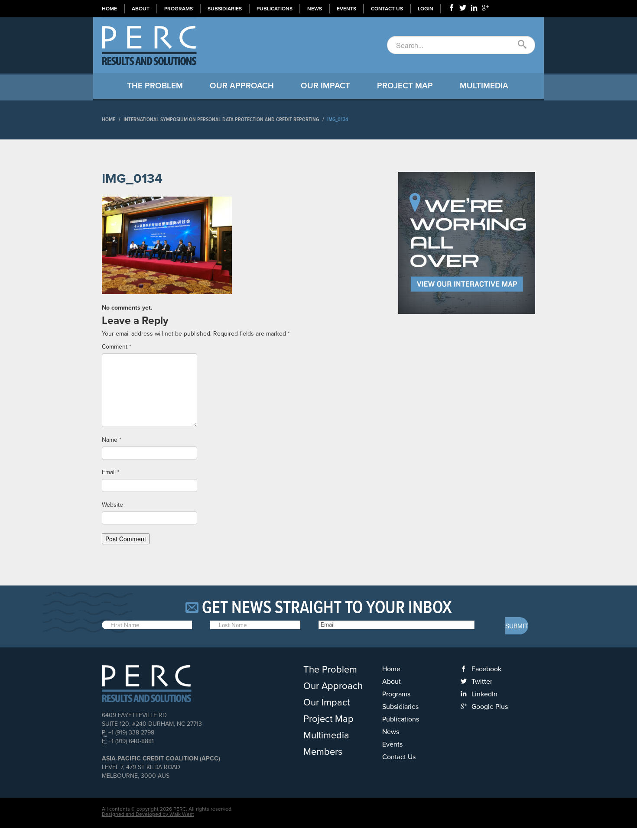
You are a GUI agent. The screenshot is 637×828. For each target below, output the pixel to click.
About (141, 9)
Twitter (481, 681)
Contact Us (387, 9)
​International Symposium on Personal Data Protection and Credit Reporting (221, 119)
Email (111, 472)
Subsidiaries (225, 9)
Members (322, 751)
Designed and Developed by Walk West (148, 814)
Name (111, 439)
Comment (116, 346)
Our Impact (325, 86)
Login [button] (425, 9)
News (314, 9)
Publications (274, 9)
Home (109, 9)
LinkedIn (484, 694)
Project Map (405, 86)
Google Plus (489, 706)
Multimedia (484, 86)
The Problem (155, 86)
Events (346, 9)
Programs (178, 9)
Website (112, 504)
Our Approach (242, 86)
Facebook (486, 669)
